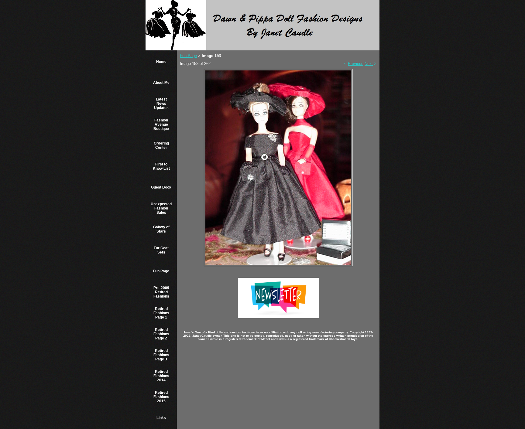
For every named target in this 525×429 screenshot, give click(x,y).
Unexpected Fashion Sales (161, 208)
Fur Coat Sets (161, 250)
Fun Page (161, 271)
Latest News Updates (161, 103)
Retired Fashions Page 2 (161, 334)
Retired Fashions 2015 (161, 396)
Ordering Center (161, 145)
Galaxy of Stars (161, 229)
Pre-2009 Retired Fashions (161, 292)
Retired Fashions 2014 (161, 375)
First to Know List (161, 166)
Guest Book (161, 187)
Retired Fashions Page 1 (161, 313)
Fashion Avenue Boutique (161, 124)
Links (161, 418)
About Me (161, 82)
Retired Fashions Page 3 (161, 355)
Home (161, 62)
